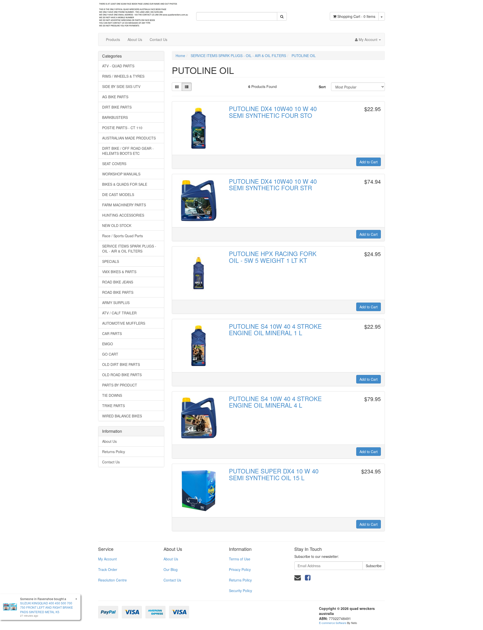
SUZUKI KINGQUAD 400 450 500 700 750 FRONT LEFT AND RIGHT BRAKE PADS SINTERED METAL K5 (46, 607)
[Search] (282, 16)
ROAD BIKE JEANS (117, 281)
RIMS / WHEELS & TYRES (123, 76)
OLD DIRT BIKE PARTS (121, 364)
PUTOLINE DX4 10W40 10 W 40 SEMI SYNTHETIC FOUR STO (273, 111)
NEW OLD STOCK (116, 225)
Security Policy (240, 590)
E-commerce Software (332, 623)
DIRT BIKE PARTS (117, 107)
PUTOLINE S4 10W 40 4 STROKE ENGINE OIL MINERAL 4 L (275, 401)
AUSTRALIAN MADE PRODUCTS (129, 137)
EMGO (107, 343)
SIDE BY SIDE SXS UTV (121, 86)
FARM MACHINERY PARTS (124, 204)
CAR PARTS (112, 333)
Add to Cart (368, 161)
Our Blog (171, 569)
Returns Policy (113, 451)
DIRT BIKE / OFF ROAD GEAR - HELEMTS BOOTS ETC (128, 151)
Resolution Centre (112, 580)
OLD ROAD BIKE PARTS (122, 374)
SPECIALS (110, 261)
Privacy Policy (240, 569)
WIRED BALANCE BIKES (122, 415)
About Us (135, 39)
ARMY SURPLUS (116, 302)
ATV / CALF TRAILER (119, 312)
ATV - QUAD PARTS (118, 65)
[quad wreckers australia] (143, 13)
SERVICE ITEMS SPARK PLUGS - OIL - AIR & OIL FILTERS (129, 249)
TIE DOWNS (112, 395)
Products (113, 39)
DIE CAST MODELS (118, 194)
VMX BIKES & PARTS (119, 271)
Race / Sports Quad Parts (122, 235)
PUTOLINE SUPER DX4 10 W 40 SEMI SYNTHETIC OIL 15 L (273, 474)
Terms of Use (239, 558)
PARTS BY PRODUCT (119, 384)
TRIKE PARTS (113, 405)
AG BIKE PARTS (115, 96)
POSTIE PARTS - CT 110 (122, 127)
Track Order (107, 569)
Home (180, 55)
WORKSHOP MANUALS (121, 173)
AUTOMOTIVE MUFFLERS (123, 323)
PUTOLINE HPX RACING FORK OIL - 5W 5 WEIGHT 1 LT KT (272, 256)
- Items (356, 16)
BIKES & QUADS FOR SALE (124, 184)
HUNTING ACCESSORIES (123, 215)
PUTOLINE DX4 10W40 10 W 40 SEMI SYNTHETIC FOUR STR (273, 184)
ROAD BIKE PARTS (117, 292)
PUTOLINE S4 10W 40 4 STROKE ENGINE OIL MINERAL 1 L (275, 329)
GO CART (110, 354)
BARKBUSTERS (115, 117)
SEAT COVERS (114, 163)
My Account (107, 558)
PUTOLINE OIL (304, 55)
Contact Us (158, 39)
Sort (322, 86)
